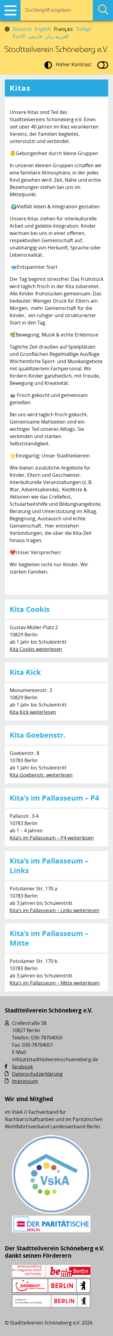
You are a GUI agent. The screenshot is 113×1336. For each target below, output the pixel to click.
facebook (22, 1066)
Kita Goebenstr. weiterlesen (41, 775)
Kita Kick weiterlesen (33, 712)
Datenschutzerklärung (37, 1074)
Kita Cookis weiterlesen (36, 649)
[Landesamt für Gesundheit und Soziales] (51, 1305)
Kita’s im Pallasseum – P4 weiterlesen (52, 837)
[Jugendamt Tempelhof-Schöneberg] (51, 1291)
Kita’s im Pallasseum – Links (49, 866)
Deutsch (22, 29)
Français (63, 29)
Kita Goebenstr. (37, 735)
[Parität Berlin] (51, 1230)
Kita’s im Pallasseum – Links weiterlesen (54, 910)
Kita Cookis (30, 609)
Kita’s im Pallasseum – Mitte (49, 938)
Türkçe (83, 29)
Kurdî (19, 36)
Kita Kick (25, 672)
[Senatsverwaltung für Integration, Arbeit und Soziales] (51, 1275)
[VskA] (51, 1212)
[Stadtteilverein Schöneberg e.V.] (56, 50)
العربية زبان (56, 36)
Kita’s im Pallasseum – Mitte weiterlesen (55, 983)
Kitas (20, 88)
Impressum (25, 1081)
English (43, 29)
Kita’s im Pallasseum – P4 (54, 798)
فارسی (35, 36)
